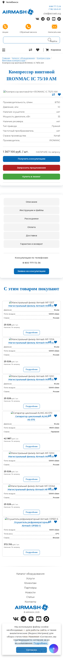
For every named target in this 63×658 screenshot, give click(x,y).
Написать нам (54, 32)
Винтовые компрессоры (13, 60)
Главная (6, 58)
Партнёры (30, 587)
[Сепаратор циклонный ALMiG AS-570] (31, 413)
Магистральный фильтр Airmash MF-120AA (31, 489)
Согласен (31, 650)
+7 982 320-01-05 (54, 9)
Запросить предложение (31, 167)
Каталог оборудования (23, 58)
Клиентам (30, 583)
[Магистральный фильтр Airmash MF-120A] (31, 339)
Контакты (30, 601)
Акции (5, 32)
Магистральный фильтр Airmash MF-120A (31, 342)
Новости (30, 592)
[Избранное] (39, 49)
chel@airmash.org (52, 13)
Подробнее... (41, 643)
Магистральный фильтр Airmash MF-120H (31, 456)
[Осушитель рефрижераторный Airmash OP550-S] (31, 519)
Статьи (30, 597)
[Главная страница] (18, 12)
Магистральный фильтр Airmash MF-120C (31, 379)
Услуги (30, 578)
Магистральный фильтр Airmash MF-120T (31, 306)
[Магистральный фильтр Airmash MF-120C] (31, 376)
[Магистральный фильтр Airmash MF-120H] (31, 453)
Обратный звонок (28, 32)
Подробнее (32, 332)
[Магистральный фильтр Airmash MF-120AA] (31, 486)
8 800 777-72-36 (55, 6)
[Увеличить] (30, 91)
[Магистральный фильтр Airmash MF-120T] (31, 302)
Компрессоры (43, 58)
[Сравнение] (32, 49)
